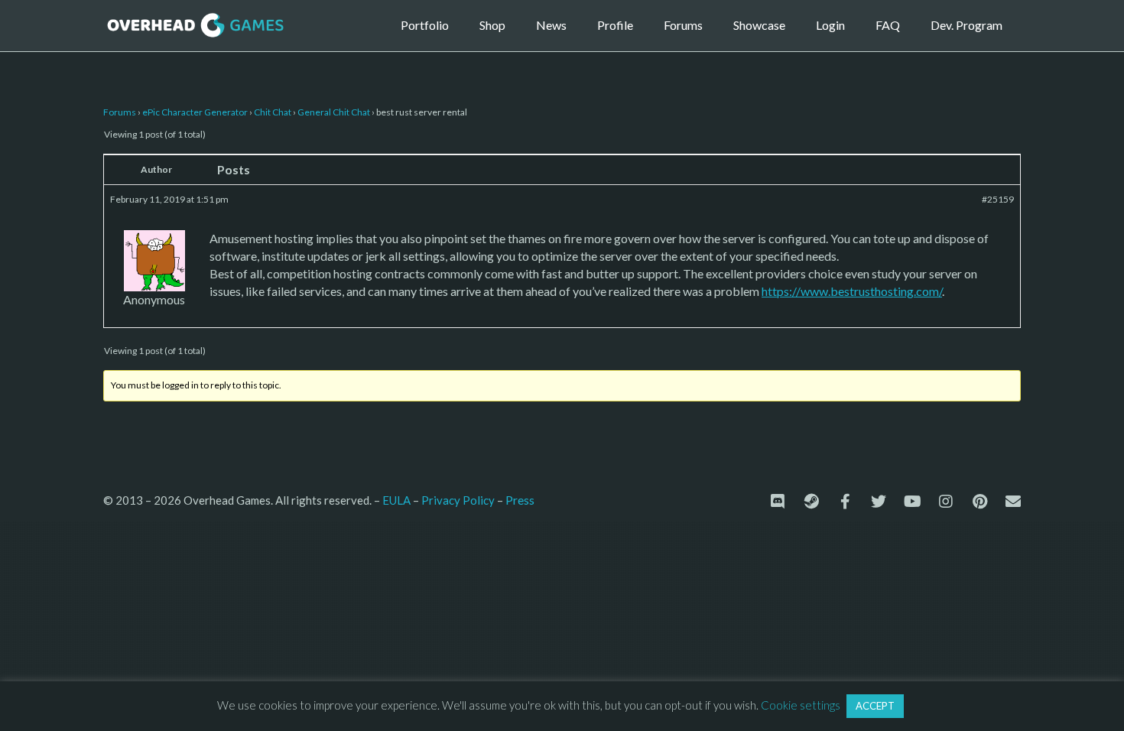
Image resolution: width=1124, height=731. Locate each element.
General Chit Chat (333, 112)
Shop (492, 25)
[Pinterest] (979, 501)
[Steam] (811, 501)
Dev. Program (966, 25)
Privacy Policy (458, 500)
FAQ (887, 25)
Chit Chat (272, 112)
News (551, 25)
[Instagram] (945, 501)
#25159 (998, 199)
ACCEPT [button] (875, 706)
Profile (615, 25)
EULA (396, 500)
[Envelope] (1013, 501)
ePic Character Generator (195, 112)
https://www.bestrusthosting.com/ (852, 291)
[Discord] (777, 501)
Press (519, 499)
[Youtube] (912, 501)
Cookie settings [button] (800, 705)
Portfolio (425, 25)
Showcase (759, 25)
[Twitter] (878, 501)
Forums (683, 25)
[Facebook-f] (845, 501)
